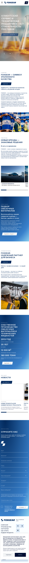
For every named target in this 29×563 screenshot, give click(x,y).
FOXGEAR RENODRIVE (8, 183)
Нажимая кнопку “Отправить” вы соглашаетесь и (10, 508)
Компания (4, 525)
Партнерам (5, 528)
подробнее (8, 554)
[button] (4, 53)
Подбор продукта (7, 532)
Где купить (5, 530)
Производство (6, 527)
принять (20, 554)
